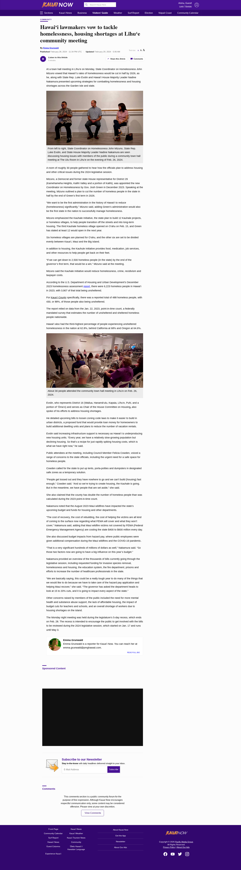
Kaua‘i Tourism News (76, 838)
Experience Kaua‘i (53, 854)
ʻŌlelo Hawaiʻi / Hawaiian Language (76, 847)
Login (181, 6)
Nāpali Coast (165, 13)
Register (188, 6)
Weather (118, 13)
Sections (48, 13)
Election (149, 13)
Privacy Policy (169, 847)
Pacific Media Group (184, 842)
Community (46, 20)
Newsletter (120, 841)
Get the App (120, 836)
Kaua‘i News (65, 13)
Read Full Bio (133, 653)
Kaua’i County (58, 297)
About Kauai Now (120, 830)
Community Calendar (187, 13)
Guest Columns (53, 846)
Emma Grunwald (51, 48)
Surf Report (133, 13)
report (86, 286)
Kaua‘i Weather (76, 833)
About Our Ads (120, 847)
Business (82, 13)
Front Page (53, 829)
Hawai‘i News (53, 842)
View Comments (93, 813)
